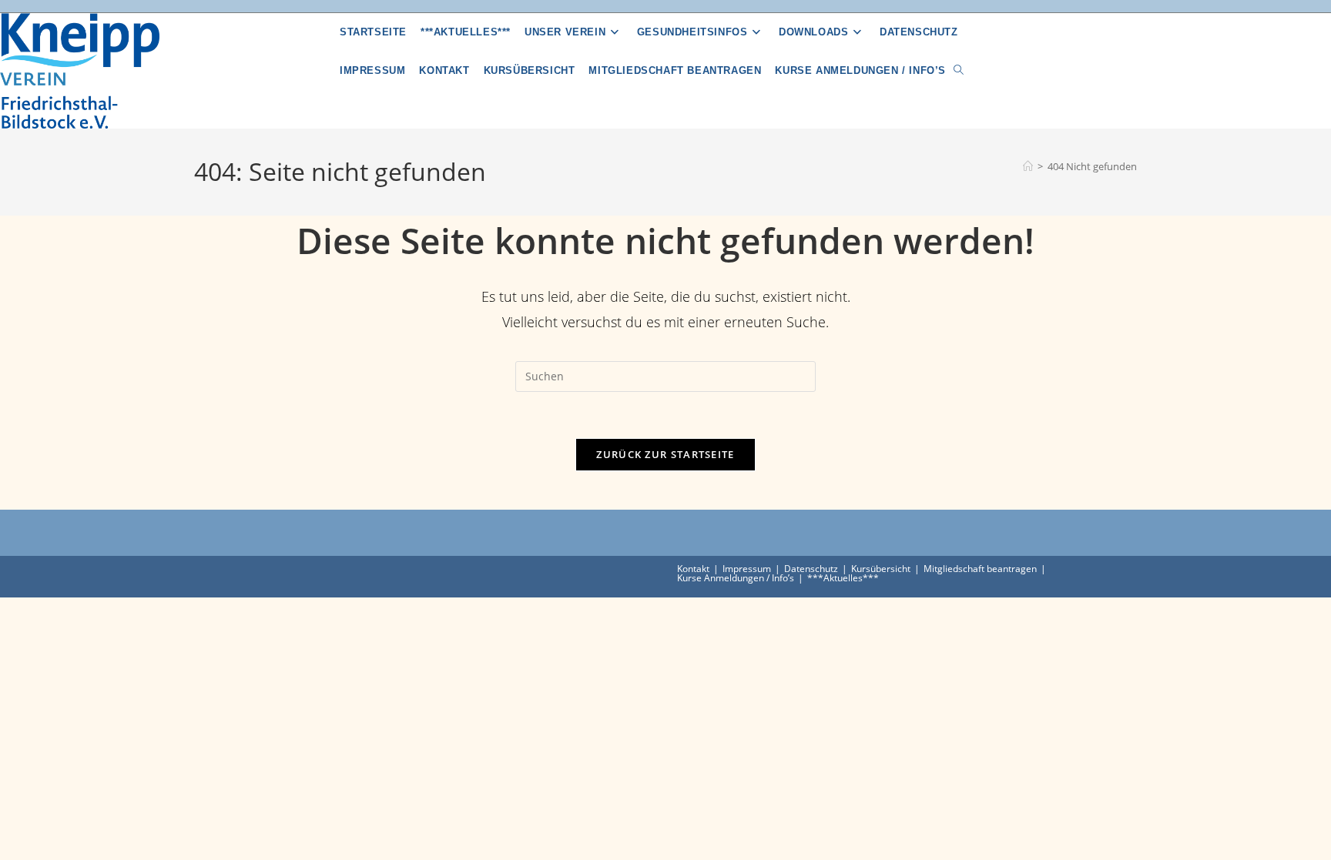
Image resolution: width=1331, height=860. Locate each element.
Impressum (746, 568)
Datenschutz (811, 568)
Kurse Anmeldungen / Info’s (735, 577)
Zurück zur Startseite (665, 454)
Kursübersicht (880, 568)
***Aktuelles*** (843, 577)
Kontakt (693, 568)
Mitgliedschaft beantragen (980, 568)
